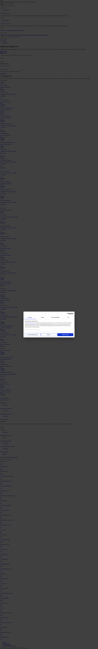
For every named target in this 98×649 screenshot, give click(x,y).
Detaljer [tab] (42, 317)
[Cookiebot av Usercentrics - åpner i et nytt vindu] (68, 314)
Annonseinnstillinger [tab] (55, 317)
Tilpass (48, 334)
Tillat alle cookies (65, 334)
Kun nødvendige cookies (33, 334)
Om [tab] (68, 317)
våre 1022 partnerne (31, 322)
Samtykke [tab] (30, 317)
